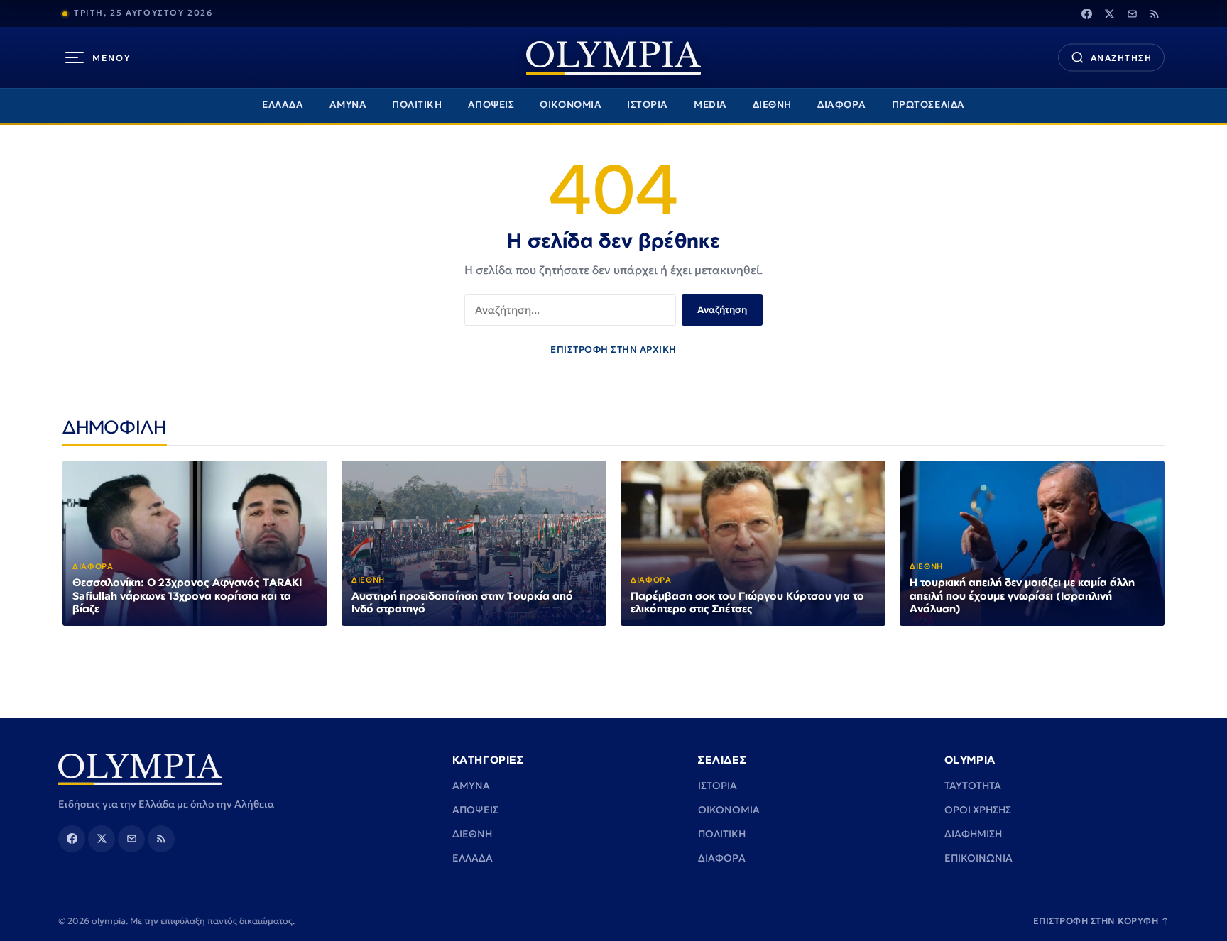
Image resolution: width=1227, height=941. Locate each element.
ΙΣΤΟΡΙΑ (647, 105)
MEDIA (710, 105)
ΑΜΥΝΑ (348, 105)
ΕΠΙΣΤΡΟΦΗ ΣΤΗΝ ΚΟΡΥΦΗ (1101, 920)
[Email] (1132, 13)
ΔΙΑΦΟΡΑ (841, 105)
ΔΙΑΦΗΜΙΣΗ (973, 833)
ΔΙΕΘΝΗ (772, 105)
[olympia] (613, 58)
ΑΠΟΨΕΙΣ (491, 105)
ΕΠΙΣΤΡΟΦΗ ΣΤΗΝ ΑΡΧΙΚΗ (613, 349)
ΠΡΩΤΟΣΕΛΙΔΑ (928, 105)
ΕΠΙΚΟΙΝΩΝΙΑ (978, 858)
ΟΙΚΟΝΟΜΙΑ (570, 105)
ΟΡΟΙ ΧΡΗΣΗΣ (977, 809)
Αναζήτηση (722, 310)
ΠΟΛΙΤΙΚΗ (417, 105)
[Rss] (1155, 13)
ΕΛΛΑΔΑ (282, 105)
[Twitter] (1109, 13)
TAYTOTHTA (972, 785)
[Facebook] (1086, 13)
